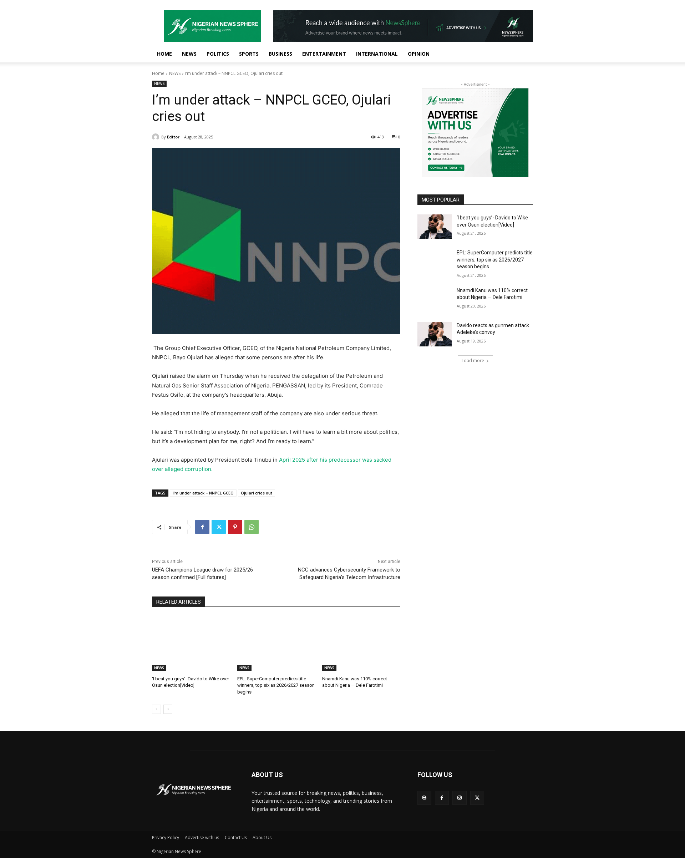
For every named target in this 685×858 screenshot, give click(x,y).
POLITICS (218, 53)
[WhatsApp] (251, 527)
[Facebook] (202, 527)
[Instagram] (459, 798)
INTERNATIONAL (377, 53)
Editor (173, 136)
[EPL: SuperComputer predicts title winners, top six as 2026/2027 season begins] (276, 643)
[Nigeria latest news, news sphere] (193, 789)
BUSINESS (280, 53)
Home (158, 73)
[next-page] (167, 709)
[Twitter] (219, 527)
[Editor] (156, 137)
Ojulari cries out (256, 493)
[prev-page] (156, 709)
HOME (164, 53)
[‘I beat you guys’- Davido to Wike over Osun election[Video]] (191, 643)
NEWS (189, 53)
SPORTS (249, 53)
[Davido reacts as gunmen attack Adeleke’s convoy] (434, 334)
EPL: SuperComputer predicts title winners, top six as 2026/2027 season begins (276, 685)
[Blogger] (424, 798)
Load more (473, 360)
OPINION (419, 53)
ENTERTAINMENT (324, 53)
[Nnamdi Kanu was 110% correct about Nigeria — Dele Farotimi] (361, 643)
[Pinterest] (235, 527)
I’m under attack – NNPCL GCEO (203, 493)
